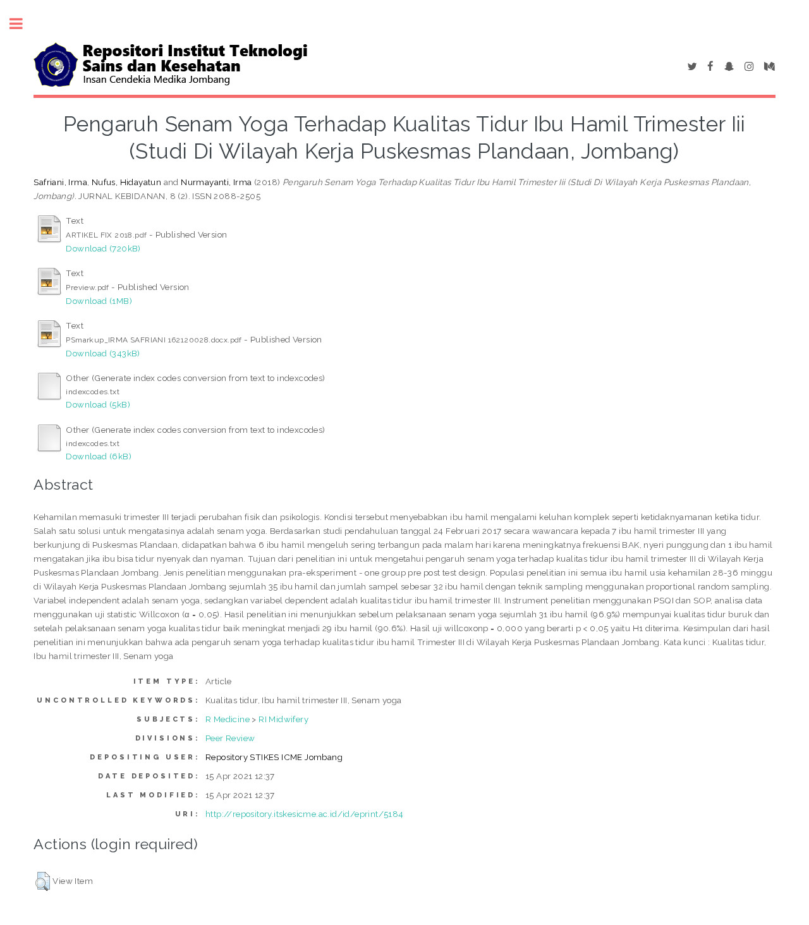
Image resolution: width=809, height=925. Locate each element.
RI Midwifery (283, 719)
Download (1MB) (99, 301)
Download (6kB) (98, 456)
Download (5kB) (98, 404)
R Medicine (227, 719)
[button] (42, 881)
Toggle (23, 23)
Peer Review (230, 738)
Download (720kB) (103, 248)
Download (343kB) (103, 353)
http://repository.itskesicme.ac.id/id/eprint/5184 (304, 814)
